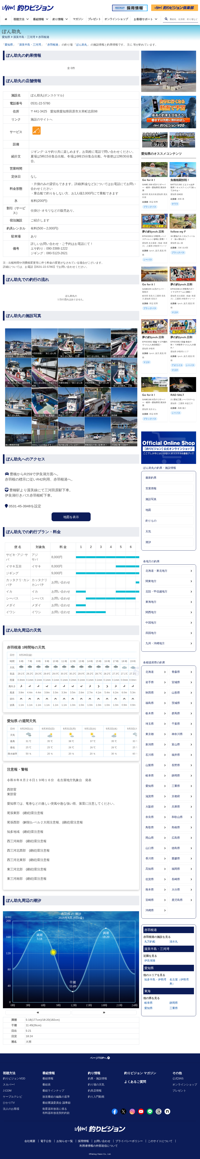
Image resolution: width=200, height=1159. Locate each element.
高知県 (150, 868)
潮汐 (148, 542)
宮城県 (176, 682)
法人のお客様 (11, 1108)
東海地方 (151, 601)
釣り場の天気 (96, 1084)
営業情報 (151, 488)
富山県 (176, 744)
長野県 (176, 765)
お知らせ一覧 (64, 1141)
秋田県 (150, 692)
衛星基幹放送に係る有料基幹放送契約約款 (56, 1110)
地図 (148, 509)
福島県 (150, 702)
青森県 (176, 671)
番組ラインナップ (53, 1090)
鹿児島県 (177, 899)
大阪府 (150, 806)
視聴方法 (9, 1073)
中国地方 (151, 622)
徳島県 (176, 848)
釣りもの (151, 520)
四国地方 (151, 632)
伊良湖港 (149, 960)
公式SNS (177, 1078)
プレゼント (179, 1090)
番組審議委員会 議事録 (56, 1102)
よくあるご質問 (135, 1081)
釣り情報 (94, 1073)
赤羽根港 (43, 37)
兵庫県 (176, 806)
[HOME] (5, 19)
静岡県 (176, 775)
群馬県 (176, 713)
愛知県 (6, 37)
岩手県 (150, 682)
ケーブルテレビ (12, 1096)
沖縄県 (150, 910)
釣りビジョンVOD (14, 1078)
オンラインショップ (184, 1084)
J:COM (7, 1090)
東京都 (150, 734)
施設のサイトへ (42, 119)
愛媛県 (176, 858)
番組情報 (48, 1073)
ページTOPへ (98, 1057)
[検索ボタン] (166, 19)
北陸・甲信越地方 (156, 591)
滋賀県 (150, 796)
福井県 (176, 754)
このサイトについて (160, 1141)
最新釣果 (151, 477)
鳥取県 (150, 827)
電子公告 (45, 1141)
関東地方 (151, 581)
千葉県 (176, 723)
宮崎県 (150, 899)
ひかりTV (9, 1102)
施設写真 (151, 499)
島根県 (176, 827)
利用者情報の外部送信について (98, 1145)
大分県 (176, 889)
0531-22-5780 (40, 103)
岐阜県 (150, 775)
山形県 (176, 692)
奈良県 (150, 816)
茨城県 (176, 702)
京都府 (176, 796)
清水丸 (174, 941)
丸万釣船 (149, 941)
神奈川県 (177, 734)
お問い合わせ (102, 1141)
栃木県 (150, 713)
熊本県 (150, 889)
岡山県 (150, 837)
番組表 (46, 1084)
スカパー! (9, 1084)
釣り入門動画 (96, 1096)
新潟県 (150, 744)
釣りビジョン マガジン (140, 1073)
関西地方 (151, 612)
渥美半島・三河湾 (24, 37)
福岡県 (176, 868)
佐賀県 (150, 879)
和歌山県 (177, 816)
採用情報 (83, 1141)
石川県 (150, 754)
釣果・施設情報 (97, 1078)
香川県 (150, 858)
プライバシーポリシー (129, 1141)
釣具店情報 (95, 1090)
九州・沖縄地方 (155, 643)
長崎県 (176, 879)
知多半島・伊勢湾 (155, 979)
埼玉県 (150, 723)
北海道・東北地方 (156, 570)
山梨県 (150, 765)
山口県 (150, 848)
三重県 (176, 785)
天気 (148, 531)
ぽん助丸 (81, 44)
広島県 (176, 837)
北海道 (150, 671)
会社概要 (29, 1141)
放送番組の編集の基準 (56, 1096)
